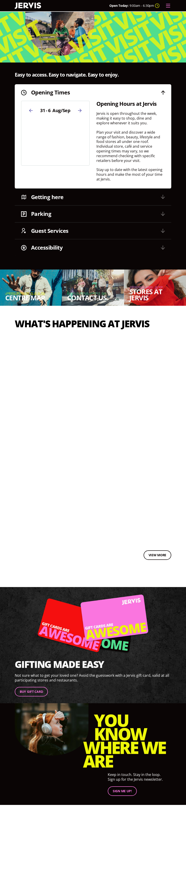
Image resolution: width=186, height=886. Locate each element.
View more (157, 555)
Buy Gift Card (31, 692)
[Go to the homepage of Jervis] (28, 5)
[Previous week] (31, 110)
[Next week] (80, 110)
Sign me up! (122, 791)
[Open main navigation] (168, 5)
